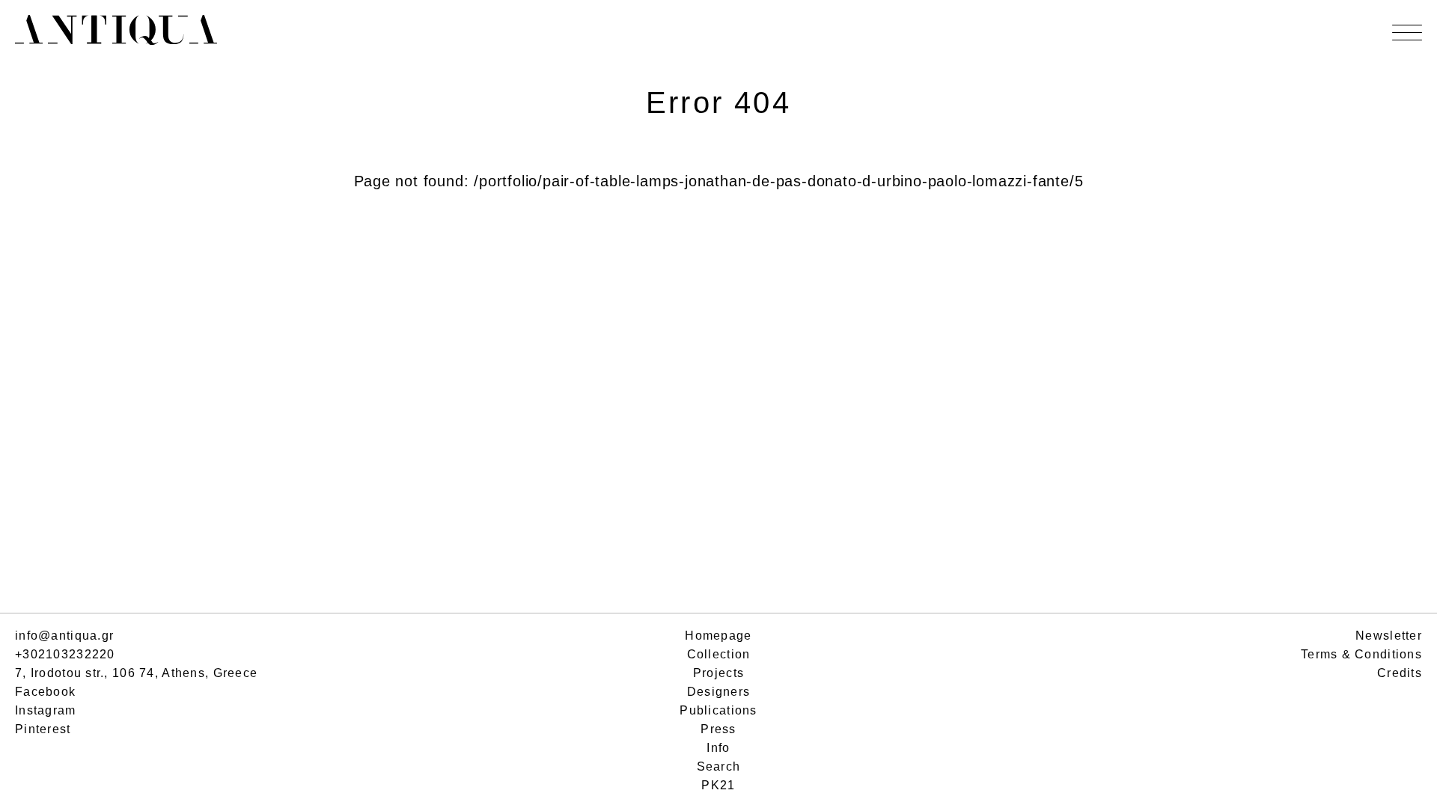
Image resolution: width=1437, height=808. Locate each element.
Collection (719, 654)
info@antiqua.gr (64, 635)
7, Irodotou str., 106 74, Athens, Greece (136, 673)
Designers (719, 691)
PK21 (718, 785)
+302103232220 (65, 654)
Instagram (45, 710)
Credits (1399, 673)
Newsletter (1388, 635)
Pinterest (43, 729)
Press (718, 729)
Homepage (718, 635)
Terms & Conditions (1361, 654)
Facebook (45, 691)
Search (719, 766)
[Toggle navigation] (1407, 32)
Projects (718, 673)
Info (718, 747)
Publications (718, 710)
